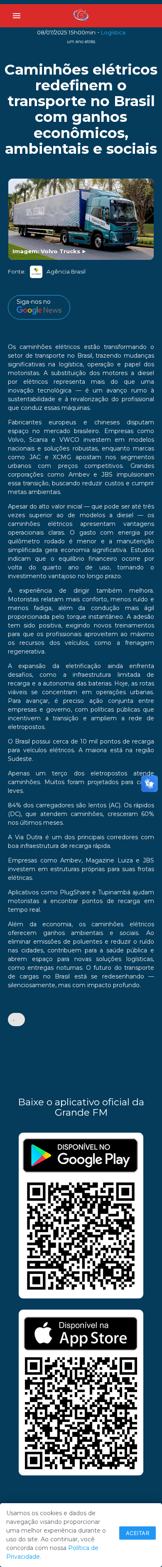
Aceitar (138, 1533)
